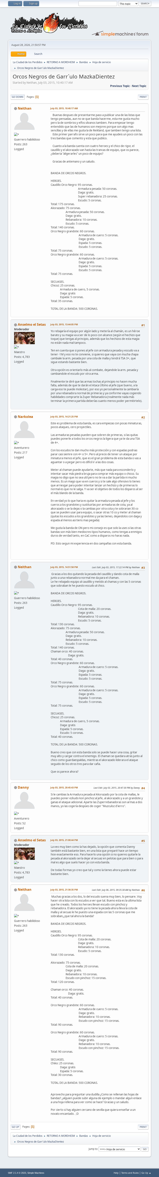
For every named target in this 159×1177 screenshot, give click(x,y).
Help (116, 1172)
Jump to (93, 1149)
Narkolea (25, 416)
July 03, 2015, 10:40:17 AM (64, 108)
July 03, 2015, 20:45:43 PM (64, 787)
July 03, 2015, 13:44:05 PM (64, 324)
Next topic (139, 86)
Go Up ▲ (146, 1172)
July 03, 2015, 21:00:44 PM (64, 840)
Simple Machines (35, 1173)
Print (143, 96)
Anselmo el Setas (32, 324)
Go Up (15, 1126)
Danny (23, 787)
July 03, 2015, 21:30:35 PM (64, 889)
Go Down (17, 96)
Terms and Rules (130, 1172)
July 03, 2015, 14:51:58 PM (64, 567)
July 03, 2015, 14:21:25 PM (64, 416)
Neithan (24, 108)
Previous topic (120, 86)
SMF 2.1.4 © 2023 (17, 1173)
